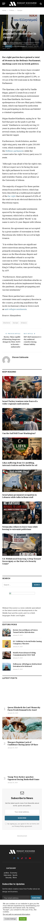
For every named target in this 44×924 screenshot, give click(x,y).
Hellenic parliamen (14, 151)
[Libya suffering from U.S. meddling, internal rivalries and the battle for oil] (22, 449)
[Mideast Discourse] (23, 3)
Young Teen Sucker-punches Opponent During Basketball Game (23, 778)
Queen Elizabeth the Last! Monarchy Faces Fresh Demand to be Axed (24, 708)
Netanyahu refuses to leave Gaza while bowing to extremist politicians (20, 528)
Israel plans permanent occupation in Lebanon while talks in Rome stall (19, 496)
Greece (24, 323)
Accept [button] (22, 919)
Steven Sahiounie (20, 357)
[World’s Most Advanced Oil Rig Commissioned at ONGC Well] (6, 655)
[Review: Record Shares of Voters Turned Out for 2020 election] (6, 632)
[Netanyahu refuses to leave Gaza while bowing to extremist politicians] (22, 513)
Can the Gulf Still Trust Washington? (19, 433)
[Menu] (3, 3)
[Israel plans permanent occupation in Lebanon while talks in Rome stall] (22, 481)
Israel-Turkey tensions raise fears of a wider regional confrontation (19, 402)
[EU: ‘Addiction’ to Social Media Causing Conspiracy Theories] (6, 644)
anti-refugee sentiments (16, 309)
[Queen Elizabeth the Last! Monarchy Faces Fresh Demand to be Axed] (22, 693)
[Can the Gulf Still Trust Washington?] (22, 419)
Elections (6, 323)
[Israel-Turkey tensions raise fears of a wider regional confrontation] (22, 387)
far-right (12, 196)
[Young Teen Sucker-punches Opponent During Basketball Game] (22, 763)
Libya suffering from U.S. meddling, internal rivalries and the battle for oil (19, 464)
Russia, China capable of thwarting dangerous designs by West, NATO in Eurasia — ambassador (11, 342)
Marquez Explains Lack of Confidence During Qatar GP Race (23, 743)
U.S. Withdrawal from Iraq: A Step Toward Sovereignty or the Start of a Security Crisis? (21, 561)
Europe (15, 323)
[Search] (40, 3)
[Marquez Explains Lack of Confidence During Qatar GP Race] (22, 728)
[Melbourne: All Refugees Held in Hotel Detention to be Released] (6, 666)
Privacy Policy (19, 826)
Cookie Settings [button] (10, 919)
